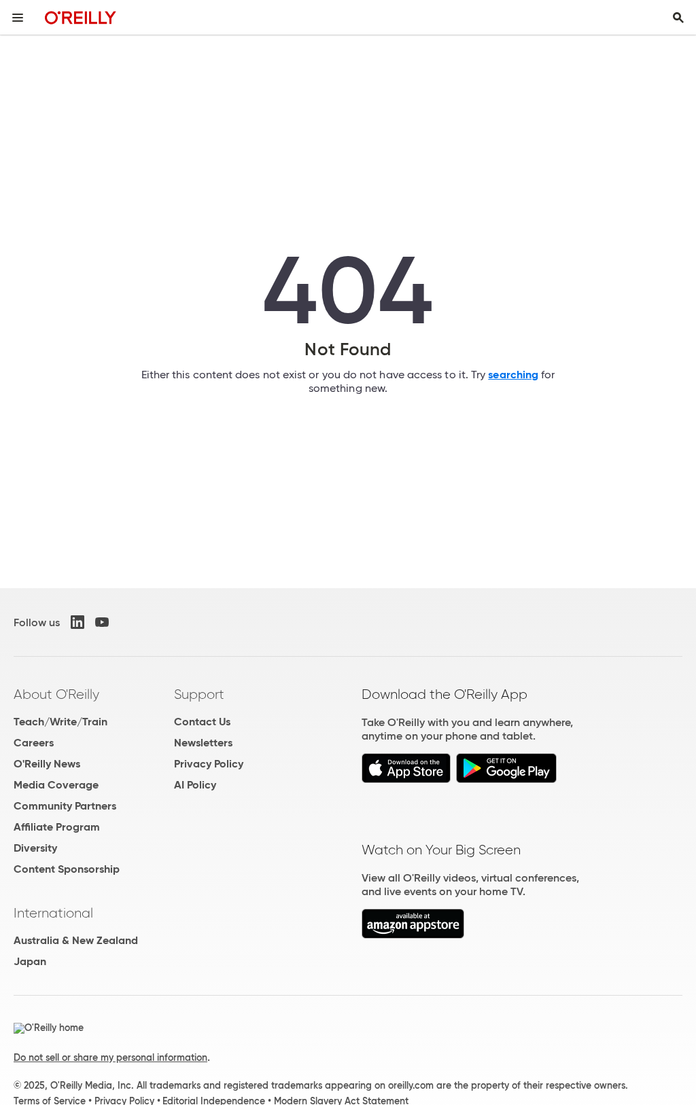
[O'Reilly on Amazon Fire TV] (413, 935)
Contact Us (202, 721)
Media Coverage (56, 785)
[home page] (80, 17)
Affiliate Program (57, 827)
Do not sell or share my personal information (110, 1057)
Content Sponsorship (67, 869)
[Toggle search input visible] (678, 17)
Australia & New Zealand (76, 940)
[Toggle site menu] (17, 17)
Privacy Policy (208, 764)
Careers (34, 743)
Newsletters (203, 743)
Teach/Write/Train (60, 721)
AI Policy (195, 785)
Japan (30, 961)
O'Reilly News (47, 764)
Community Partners (65, 806)
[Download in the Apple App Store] (406, 779)
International (53, 913)
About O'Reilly (56, 694)
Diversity (35, 848)
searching (513, 374)
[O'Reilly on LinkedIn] (77, 622)
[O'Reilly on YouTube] (102, 622)
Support (199, 694)
